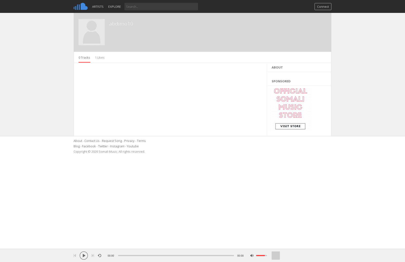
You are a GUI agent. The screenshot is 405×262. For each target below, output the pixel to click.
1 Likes (100, 57)
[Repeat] (99, 255)
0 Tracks (84, 57)
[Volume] (261, 255)
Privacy (129, 141)
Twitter (103, 146)
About (78, 141)
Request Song (112, 141)
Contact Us (92, 141)
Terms (141, 141)
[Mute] (252, 255)
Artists (98, 6)
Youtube (133, 146)
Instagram (117, 146)
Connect (323, 6)
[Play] (84, 255)
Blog (77, 146)
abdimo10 (121, 23)
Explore (114, 6)
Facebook (89, 146)
